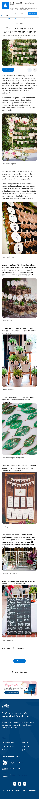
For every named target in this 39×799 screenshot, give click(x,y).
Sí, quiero (32, 14)
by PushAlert (6, 15)
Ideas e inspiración (8, 742)
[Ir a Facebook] (19, 784)
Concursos (25, 746)
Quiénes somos (27, 750)
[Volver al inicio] (5, 706)
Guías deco (25, 742)
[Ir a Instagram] (24, 784)
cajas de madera (10, 465)
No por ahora (19, 14)
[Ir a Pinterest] (14, 784)
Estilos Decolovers (8, 750)
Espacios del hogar (8, 746)
